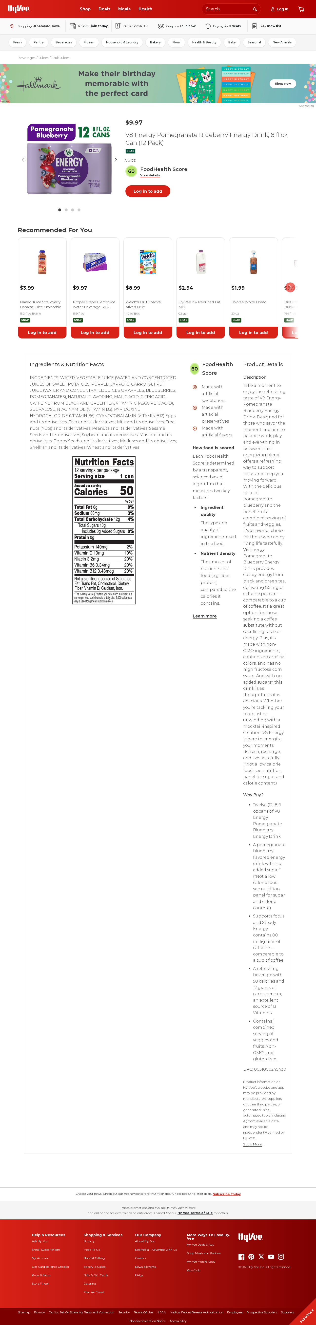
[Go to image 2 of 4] (66, 210)
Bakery (155, 42)
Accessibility (178, 1321)
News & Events (145, 1267)
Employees (235, 1312)
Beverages (64, 42)
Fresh (17, 42)
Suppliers (287, 1312)
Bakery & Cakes (94, 1267)
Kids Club (193, 1270)
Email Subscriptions (46, 1249)
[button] (150, 175)
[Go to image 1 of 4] (60, 210)
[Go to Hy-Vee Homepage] (19, 9)
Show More (252, 1144)
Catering (89, 1283)
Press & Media (41, 1275)
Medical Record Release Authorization (196, 1312)
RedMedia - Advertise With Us (156, 1249)
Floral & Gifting (94, 1258)
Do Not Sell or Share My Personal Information (81, 1312)
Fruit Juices (60, 58)
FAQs (139, 1275)
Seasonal (254, 42)
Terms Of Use (143, 1312)
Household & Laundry (122, 42)
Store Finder (40, 1283)
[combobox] (231, 9)
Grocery (89, 1241)
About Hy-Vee (145, 1241)
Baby (232, 42)
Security (124, 1312)
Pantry (39, 42)
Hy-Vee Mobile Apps (201, 1261)
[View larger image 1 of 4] (69, 159)
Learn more (205, 616)
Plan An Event (93, 1292)
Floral (176, 42)
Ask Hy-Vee (40, 1241)
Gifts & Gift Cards (95, 1275)
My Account (40, 1258)
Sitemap (24, 1312)
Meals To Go (91, 1249)
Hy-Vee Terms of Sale (195, 1213)
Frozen (89, 42)
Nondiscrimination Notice (148, 1321)
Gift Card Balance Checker (50, 1267)
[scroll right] (290, 287)
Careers (140, 1258)
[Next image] (116, 160)
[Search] (255, 9)
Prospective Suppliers (262, 1312)
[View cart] (301, 9)
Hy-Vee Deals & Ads (200, 1244)
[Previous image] (23, 160)
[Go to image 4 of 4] (79, 210)
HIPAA (161, 1312)
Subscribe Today (227, 1194)
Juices (43, 58)
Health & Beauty (204, 42)
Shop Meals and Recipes (203, 1253)
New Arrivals (282, 42)
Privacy (39, 1312)
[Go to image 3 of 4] (72, 210)
